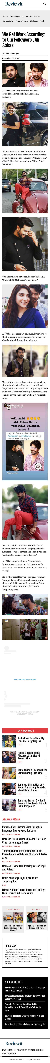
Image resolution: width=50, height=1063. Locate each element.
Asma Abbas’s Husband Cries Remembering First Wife (32, 771)
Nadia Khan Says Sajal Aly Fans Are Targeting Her (31, 740)
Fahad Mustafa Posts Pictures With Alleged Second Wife (29, 755)
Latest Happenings (11, 834)
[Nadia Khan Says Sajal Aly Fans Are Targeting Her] (9, 741)
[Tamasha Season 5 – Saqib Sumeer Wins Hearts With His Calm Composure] (9, 805)
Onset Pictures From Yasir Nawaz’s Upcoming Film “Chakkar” (13, 928)
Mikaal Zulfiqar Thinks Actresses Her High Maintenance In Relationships (23, 891)
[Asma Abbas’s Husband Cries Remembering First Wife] (9, 773)
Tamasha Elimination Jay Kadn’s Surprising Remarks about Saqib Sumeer (31, 787)
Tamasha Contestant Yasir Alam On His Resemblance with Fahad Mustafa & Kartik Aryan (24, 854)
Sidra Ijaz (14, 54)
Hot (20, 745)
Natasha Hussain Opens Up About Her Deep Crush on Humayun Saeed (24, 840)
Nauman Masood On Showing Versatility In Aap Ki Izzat (24, 867)
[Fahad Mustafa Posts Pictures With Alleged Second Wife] (9, 757)
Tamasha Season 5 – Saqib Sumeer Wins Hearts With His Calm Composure (33, 803)
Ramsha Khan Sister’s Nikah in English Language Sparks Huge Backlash (22, 828)
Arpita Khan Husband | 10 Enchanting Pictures (37, 927)
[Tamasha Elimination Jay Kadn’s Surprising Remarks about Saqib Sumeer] (9, 789)
